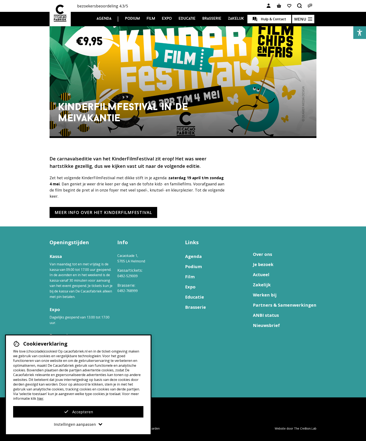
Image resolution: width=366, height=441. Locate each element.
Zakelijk (236, 19)
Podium (132, 19)
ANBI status (266, 315)
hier (40, 398)
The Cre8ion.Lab (305, 428)
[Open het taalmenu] (310, 6)
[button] (359, 32)
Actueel (261, 274)
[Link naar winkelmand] (279, 6)
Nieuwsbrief (266, 325)
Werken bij (265, 295)
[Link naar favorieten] (289, 6)
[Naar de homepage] (60, 13)
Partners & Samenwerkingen (284, 305)
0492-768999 (127, 290)
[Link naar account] (268, 6)
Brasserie (211, 19)
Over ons (262, 254)
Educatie (187, 19)
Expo (167, 19)
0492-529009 (127, 276)
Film (151, 19)
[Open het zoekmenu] (299, 6)
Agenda (104, 19)
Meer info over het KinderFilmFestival (103, 212)
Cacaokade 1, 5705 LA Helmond (131, 258)
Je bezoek (263, 264)
